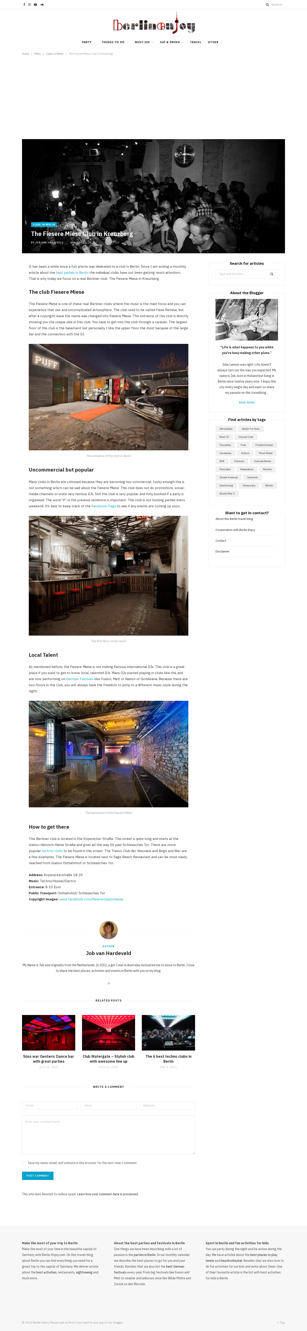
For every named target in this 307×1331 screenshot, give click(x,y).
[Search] (267, 4)
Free (243, 445)
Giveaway (225, 453)
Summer (252, 477)
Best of (224, 436)
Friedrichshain (264, 445)
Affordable (226, 428)
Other (213, 42)
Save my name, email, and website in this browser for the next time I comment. (82, 1163)
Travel (196, 42)
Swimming (226, 485)
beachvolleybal (231, 1261)
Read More (247, 402)
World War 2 (227, 493)
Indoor (245, 453)
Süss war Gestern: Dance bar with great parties (48, 1059)
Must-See (142, 42)
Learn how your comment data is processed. (107, 1194)
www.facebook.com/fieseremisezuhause (91, 899)
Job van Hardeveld (49, 242)
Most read (265, 453)
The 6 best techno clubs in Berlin (168, 1059)
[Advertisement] (153, 95)
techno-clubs (52, 851)
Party (86, 42)
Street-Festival (229, 477)
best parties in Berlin (72, 272)
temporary (249, 485)
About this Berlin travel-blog (234, 519)
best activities (46, 1272)
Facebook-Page (103, 506)
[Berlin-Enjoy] (153, 22)
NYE (222, 461)
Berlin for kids (251, 428)
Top (282, 1322)
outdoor (239, 461)
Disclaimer (223, 551)
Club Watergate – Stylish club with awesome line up (108, 1059)
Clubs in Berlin (44, 224)
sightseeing (84, 1272)
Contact (221, 541)
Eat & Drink (170, 42)
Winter (269, 485)
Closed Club (245, 436)
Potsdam (225, 469)
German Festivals (79, 679)
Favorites (225, 445)
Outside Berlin (262, 461)
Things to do (113, 42)
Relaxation (247, 469)
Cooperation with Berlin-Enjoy (235, 530)
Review (267, 469)
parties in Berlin (145, 1255)
